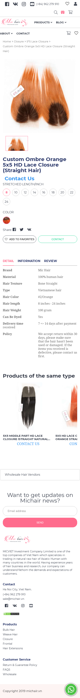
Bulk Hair (9, 629)
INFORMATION (29, 261)
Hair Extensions (13, 648)
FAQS (6, 669)
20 (62, 192)
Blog (60, 22)
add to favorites (21, 239)
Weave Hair (10, 634)
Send (40, 522)
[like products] (67, 4)
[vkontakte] (29, 229)
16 (43, 192)
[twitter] (22, 229)
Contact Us (19, 178)
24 (6, 201)
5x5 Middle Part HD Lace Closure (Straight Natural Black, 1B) (25, 437)
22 (71, 192)
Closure (19, 41)
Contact (23, 33)
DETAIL (8, 261)
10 (15, 192)
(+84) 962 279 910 (47, 4)
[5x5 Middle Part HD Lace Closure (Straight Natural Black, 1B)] (28, 406)
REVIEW (50, 261)
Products (42, 22)
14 (34, 192)
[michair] (38, 539)
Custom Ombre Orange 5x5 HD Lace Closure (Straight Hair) (34, 164)
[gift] (63, 12)
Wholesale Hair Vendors (22, 474)
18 (53, 192)
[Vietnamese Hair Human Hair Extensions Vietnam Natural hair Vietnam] (17, 22)
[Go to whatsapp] (71, 689)
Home (7, 41)
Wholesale (9, 674)
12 (25, 192)
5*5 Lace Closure (37, 41)
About (5, 33)
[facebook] (15, 229)
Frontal (7, 643)
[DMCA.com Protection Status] (11, 613)
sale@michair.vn (13, 599)
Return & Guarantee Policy (20, 665)
